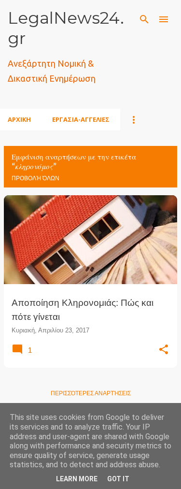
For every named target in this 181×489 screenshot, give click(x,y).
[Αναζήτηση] (144, 19)
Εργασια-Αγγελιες (81, 119)
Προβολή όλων (35, 178)
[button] (163, 350)
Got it (118, 479)
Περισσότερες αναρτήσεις (91, 393)
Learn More (76, 479)
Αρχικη (19, 119)
